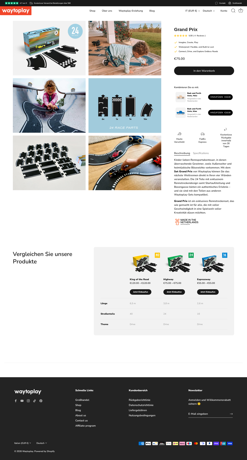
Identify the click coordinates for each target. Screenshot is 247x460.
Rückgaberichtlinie (139, 400)
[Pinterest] (40, 400)
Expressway (203, 279)
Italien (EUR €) (21, 443)
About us (80, 415)
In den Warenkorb (204, 70)
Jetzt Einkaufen (140, 292)
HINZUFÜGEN (220, 97)
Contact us (81, 420)
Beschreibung (182, 153)
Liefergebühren (138, 410)
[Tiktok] (34, 400)
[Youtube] (22, 400)
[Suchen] (233, 11)
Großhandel (82, 400)
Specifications (201, 153)
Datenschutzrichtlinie (141, 405)
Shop (92, 10)
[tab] (183, 153)
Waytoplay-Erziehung (131, 10)
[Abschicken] (231, 413)
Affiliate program (85, 425)
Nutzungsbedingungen (142, 415)
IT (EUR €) (191, 10)
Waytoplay (27, 451)
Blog (152, 10)
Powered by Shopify (44, 451)
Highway (168, 279)
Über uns (107, 10)
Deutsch (207, 10)
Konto (224, 10)
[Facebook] (15, 400)
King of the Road (139, 279)
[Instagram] (28, 400)
